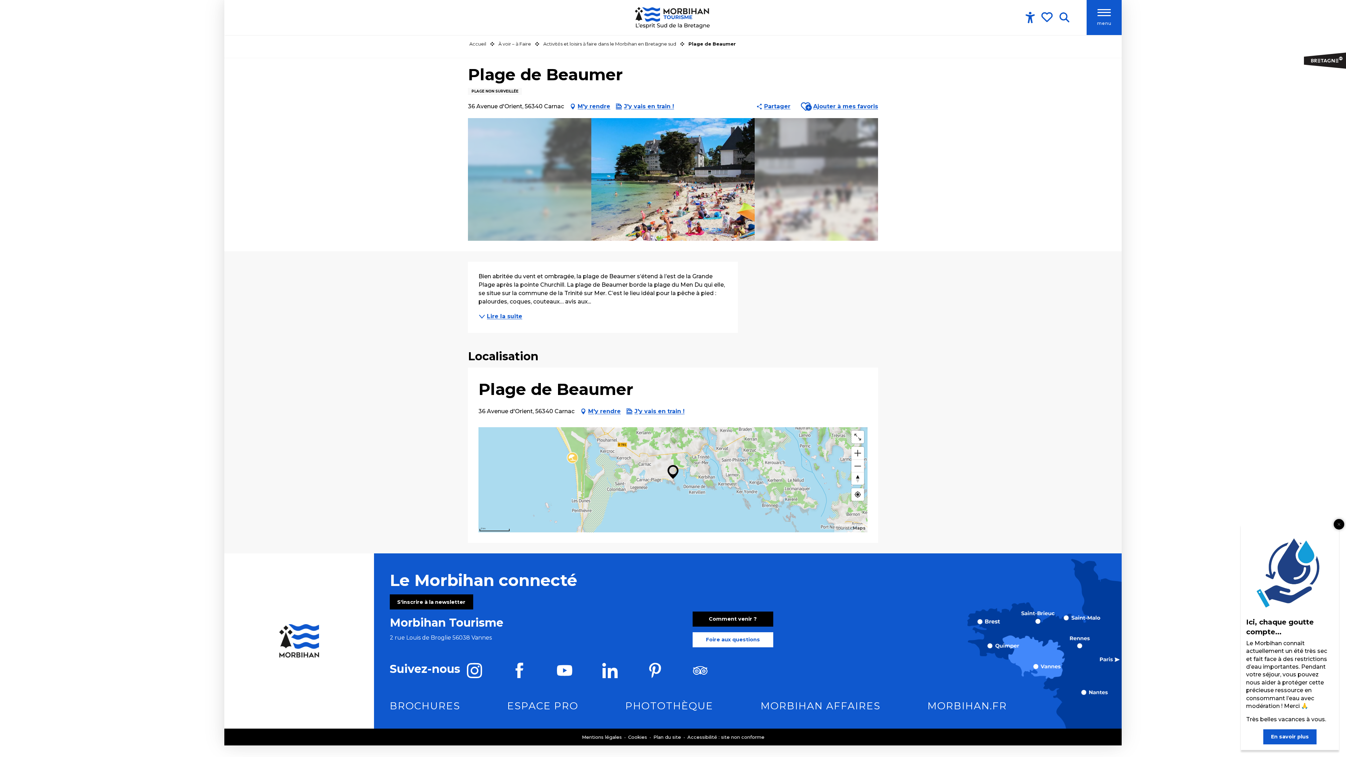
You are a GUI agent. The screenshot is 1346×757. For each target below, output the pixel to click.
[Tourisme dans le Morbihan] (672, 18)
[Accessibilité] (1030, 18)
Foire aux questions (733, 639)
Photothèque (669, 706)
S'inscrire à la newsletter (431, 602)
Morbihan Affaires (821, 706)
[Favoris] (1047, 17)
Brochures (425, 706)
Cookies (638, 737)
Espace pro (542, 706)
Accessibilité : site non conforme (725, 737)
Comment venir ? (733, 619)
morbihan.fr (967, 706)
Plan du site (667, 737)
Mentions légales (602, 737)
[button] (1064, 17)
